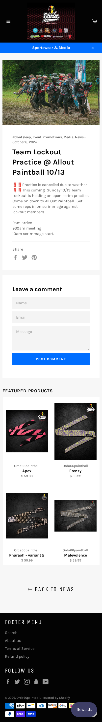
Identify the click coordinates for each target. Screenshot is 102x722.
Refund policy (17, 656)
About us (13, 640)
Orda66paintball (28, 697)
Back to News (53, 589)
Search (11, 632)
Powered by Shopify (56, 697)
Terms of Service (19, 648)
